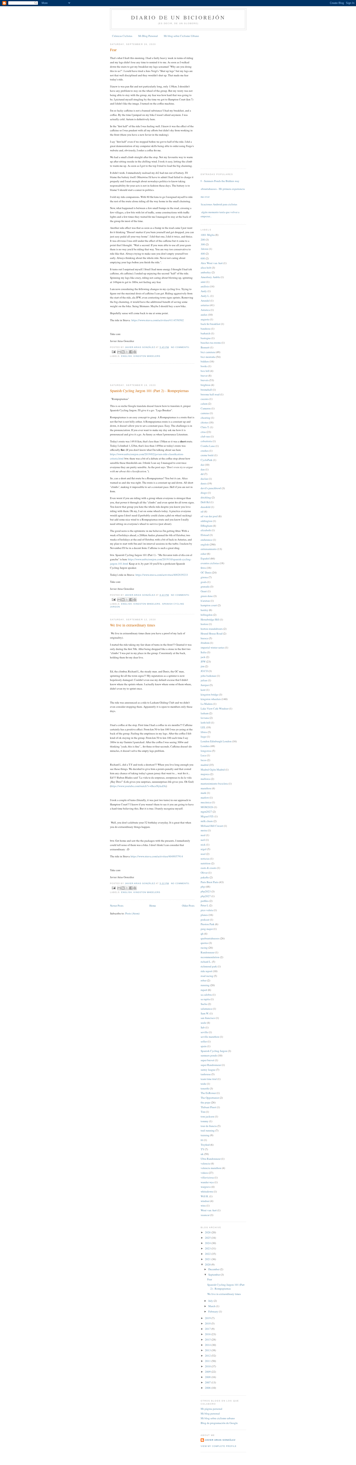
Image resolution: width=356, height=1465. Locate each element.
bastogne (206, 338)
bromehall (206, 389)
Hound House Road (211, 633)
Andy (204, 291)
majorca (205, 774)
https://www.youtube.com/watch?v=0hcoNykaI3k (138, 786)
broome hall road (210, 394)
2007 (208, 1382)
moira (204, 830)
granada (205, 586)
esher (203, 554)
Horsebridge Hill (210, 619)
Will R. (205, 1196)
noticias (205, 858)
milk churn (207, 821)
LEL (203, 727)
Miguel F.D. (207, 816)
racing (204, 947)
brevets (205, 380)
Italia (203, 652)
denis (204, 483)
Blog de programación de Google (219, 1423)
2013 (208, 1350)
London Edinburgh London (216, 741)
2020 (208, 1264)
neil (203, 840)
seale (203, 1022)
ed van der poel (209, 516)
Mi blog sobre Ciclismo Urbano (181, 36)
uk (202, 1154)
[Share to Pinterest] (135, 352)
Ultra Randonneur (211, 1159)
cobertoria (206, 441)
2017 (208, 1329)
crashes (205, 450)
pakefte (205, 877)
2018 (208, 1323)
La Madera (207, 704)
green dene (207, 596)
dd (202, 474)
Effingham (206, 525)
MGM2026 (207, 807)
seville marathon (210, 1037)
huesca (204, 638)
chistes (204, 422)
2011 (208, 1361)
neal (203, 835)
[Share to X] (127, 352)
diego (204, 493)
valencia (205, 1163)
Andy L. (205, 296)
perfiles (205, 901)
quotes (204, 943)
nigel (203, 849)
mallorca (205, 779)
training (205, 1135)
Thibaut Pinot (208, 1107)
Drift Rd (205, 502)
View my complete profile (219, 1446)
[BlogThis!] (123, 352)
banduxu (206, 328)
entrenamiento (209, 549)
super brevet (207, 1060)
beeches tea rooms (211, 342)
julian (204, 680)
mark (203, 793)
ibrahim (205, 643)
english (126, 356)
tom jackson (207, 1116)
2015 (208, 1339)
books (204, 366)
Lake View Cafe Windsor (214, 708)
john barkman (208, 676)
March (212, 1306)
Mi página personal (211, 1409)
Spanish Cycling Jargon (214, 1051)
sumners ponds (209, 1055)
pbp (203, 886)
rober (203, 980)
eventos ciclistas (210, 563)
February (213, 1311)
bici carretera (208, 352)
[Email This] (119, 352)
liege (203, 736)
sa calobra (206, 994)
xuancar (205, 1215)
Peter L (204, 905)
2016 (208, 1334)
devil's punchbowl (211, 488)
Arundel (205, 300)
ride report (206, 971)
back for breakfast (210, 324)
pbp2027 (206, 896)
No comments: (180, 347)
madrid (204, 765)
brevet (204, 375)
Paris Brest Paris (209, 882)
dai (202, 464)
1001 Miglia (208, 235)
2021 (208, 1259)
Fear (113, 49)
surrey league (208, 1069)
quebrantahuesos (210, 938)
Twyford (205, 1145)
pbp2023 (206, 891)
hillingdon (207, 615)
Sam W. (205, 1013)
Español (205, 558)
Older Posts (188, 905)
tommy (204, 1121)
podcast (205, 919)
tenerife (205, 1088)
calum (204, 403)
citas (203, 432)
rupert (204, 990)
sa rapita (205, 999)
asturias (205, 305)
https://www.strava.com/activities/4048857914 (157, 856)
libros (204, 732)
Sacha (204, 1004)
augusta (205, 319)
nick (203, 844)
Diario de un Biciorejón (178, 17)
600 (203, 258)
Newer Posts (116, 905)
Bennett (205, 347)
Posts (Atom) (132, 913)
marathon (206, 788)
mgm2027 (206, 811)
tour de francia (209, 1126)
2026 (208, 1232)
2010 (208, 1366)
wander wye (207, 1182)
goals (204, 582)
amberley (206, 272)
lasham (204, 713)
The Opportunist (210, 1098)
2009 (208, 1371)
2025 (208, 1237)
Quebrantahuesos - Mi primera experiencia (221, 189)
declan (204, 479)
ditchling (206, 497)
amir (203, 282)
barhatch (205, 333)
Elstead (205, 535)
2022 (208, 1254)
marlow (205, 797)
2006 (208, 1388)
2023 (208, 1248)
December (214, 1269)
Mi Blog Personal (148, 36)
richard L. (206, 961)
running (205, 985)
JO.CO (204, 671)
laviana (205, 718)
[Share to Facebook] (131, 352)
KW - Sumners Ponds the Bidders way (218, 181)
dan (203, 469)
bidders (205, 361)
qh (202, 933)
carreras (205, 413)
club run (205, 436)
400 (203, 253)
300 (203, 244)
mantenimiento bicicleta (214, 783)
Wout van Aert (209, 1210)
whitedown (207, 1191)
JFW (203, 661)
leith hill (205, 722)
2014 (208, 1345)
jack (203, 657)
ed (202, 511)
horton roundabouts (212, 629)
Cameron (206, 408)
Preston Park (207, 924)
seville (204, 1032)
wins (203, 1205)
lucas (203, 760)
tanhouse (206, 1074)
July (211, 1301)
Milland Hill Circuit (212, 826)
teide (203, 1084)
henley (204, 610)
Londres (205, 746)
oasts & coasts (208, 868)
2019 (208, 1318)
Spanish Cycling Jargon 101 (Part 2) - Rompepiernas (149, 390)
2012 (208, 1355)
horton (204, 624)
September (214, 1274)
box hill (205, 371)
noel (203, 854)
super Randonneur (211, 1065)
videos (204, 1173)
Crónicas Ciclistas (122, 36)
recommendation (210, 957)
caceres (205, 399)
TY (202, 1149)
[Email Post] (113, 351)
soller (204, 1041)
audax (204, 314)
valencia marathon (211, 1168)
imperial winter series (212, 647)
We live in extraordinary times (132, 625)
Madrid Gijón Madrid (213, 769)
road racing (207, 976)
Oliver (204, 872)
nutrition (206, 863)
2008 (208, 1377)
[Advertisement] (134, 374)
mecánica (206, 802)
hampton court (209, 605)
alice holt (206, 267)
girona (204, 577)
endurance (206, 540)
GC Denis (206, 572)
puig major (207, 929)
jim (202, 666)
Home (152, 905)
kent (203, 690)
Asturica (205, 310)
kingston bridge (209, 694)
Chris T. (205, 427)
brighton (205, 385)
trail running (208, 1130)
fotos (203, 568)
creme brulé (207, 455)
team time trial (209, 1079)
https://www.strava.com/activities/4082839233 (162, 575)
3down (204, 249)
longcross (206, 751)
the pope (205, 1102)
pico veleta (207, 910)
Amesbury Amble (210, 277)
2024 (208, 1243)
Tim (203, 1112)
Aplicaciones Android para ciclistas (217, 204)
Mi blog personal (210, 1413)
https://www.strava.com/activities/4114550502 (157, 320)
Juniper (205, 685)
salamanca (206, 1008)
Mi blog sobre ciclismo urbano (218, 1418)
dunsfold (205, 507)
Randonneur (207, 952)
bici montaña (208, 357)
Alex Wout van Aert (212, 263)
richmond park (209, 966)
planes (204, 915)
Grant (204, 591)
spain (204, 1046)
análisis (205, 286)
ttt (202, 1140)
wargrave (206, 1187)
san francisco (208, 1018)
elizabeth (206, 530)
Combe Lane (208, 446)
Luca (203, 755)
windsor (205, 1201)
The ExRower (208, 1093)
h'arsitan (205, 601)
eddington (206, 521)
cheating (205, 417)
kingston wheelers (147, 356)
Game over (204, 197)
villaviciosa (207, 1177)
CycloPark (206, 460)
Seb (203, 1027)
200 (203, 239)
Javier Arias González (220, 1440)
